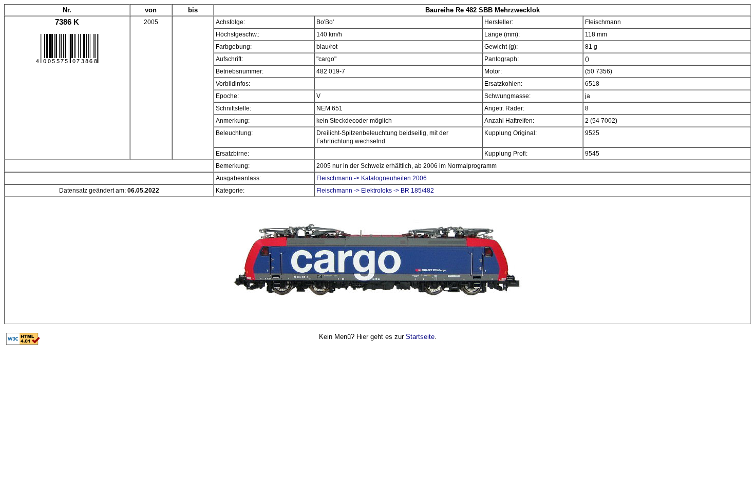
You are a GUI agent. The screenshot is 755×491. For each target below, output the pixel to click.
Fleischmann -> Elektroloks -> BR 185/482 (375, 190)
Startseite (420, 337)
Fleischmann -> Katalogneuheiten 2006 (371, 178)
